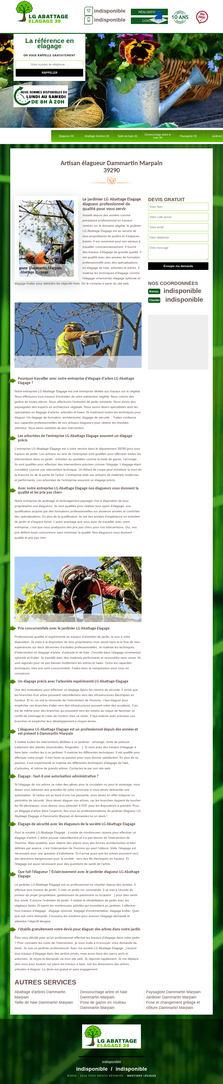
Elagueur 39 (66, 136)
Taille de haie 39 (127, 136)
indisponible (109, 11)
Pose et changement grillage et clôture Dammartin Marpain (173, 1005)
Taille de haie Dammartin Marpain (44, 1002)
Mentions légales (141, 1076)
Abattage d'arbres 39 (96, 136)
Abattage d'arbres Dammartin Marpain (40, 994)
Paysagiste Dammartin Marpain (173, 992)
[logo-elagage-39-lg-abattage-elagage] (43, 16)
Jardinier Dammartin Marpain (171, 997)
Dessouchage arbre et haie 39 (158, 136)
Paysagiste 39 (188, 136)
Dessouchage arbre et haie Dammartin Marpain (103, 994)
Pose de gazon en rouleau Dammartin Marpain (103, 1005)
